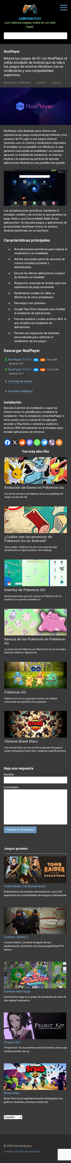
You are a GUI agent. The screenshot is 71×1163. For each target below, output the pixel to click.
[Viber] (51, 442)
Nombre (9, 774)
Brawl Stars (12, 1093)
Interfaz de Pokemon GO (24, 590)
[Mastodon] (29, 442)
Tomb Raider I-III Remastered (24, 886)
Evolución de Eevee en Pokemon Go (34, 487)
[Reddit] (22, 442)
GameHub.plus (30, 19)
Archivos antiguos (20, 391)
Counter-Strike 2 (16, 937)
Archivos (41, 82)
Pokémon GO (15, 692)
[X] (15, 442)
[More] (59, 442)
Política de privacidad (28, 1151)
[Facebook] (7, 442)
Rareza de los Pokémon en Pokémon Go (34, 641)
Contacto (9, 1151)
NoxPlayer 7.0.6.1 (20, 359)
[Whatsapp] (37, 442)
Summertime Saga (17, 991)
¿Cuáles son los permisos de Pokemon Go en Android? (28, 539)
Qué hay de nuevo (20, 381)
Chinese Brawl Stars (20, 741)
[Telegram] (44, 442)
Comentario (11, 787)
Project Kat (12, 1042)
